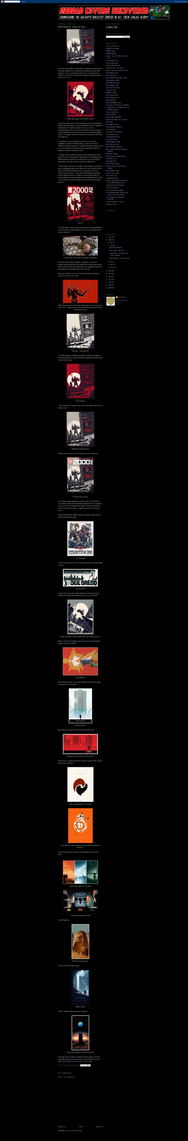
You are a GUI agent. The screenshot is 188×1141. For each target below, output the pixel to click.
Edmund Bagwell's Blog (113, 102)
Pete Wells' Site (111, 161)
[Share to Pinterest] (89, 1065)
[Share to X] (85, 1065)
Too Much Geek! (111, 204)
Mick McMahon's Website (114, 147)
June (111, 245)
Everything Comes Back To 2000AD (117, 105)
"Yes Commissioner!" (112, 46)
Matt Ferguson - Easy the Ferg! (119, 258)
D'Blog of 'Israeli (111, 93)
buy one (89, 595)
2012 (110, 279)
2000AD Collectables (112, 48)
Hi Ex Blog (109, 122)
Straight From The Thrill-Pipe (115, 185)
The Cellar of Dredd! (112, 187)
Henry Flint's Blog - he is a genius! (117, 119)
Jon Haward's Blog (112, 134)
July (111, 242)
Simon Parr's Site (111, 175)
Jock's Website (111, 129)
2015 (110, 271)
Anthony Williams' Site (113, 65)
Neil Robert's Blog (111, 154)
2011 (110, 282)
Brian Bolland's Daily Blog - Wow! (116, 78)
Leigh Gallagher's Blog (113, 142)
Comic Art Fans (111, 90)
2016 (110, 240)
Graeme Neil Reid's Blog (113, 117)
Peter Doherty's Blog (112, 163)
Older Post (99, 1127)
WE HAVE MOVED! (115, 247)
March (112, 267)
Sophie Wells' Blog (112, 178)
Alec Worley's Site (112, 60)
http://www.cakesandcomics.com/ (75, 1061)
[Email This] (81, 1065)
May (111, 262)
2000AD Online (110, 51)
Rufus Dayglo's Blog (112, 171)
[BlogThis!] (83, 1065)
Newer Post (61, 1127)
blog (94, 508)
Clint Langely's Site (112, 85)
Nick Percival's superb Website (116, 156)
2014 (110, 274)
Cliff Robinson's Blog (112, 83)
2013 (110, 276)
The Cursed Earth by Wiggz (114, 190)
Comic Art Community (113, 88)
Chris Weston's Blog (112, 80)
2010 (110, 285)
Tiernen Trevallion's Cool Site (115, 202)
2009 (110, 288)
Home (81, 1127)
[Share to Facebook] (87, 1065)
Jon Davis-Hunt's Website (114, 132)
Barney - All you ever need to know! (117, 70)
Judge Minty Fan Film (113, 137)
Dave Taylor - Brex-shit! (116, 250)
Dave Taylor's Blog (112, 95)
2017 (110, 237)
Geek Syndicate (111, 114)
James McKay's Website (114, 127)
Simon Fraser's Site (112, 173)
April (111, 264)
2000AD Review (111, 53)
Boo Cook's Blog (111, 75)
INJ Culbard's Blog (112, 124)
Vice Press (66, 77)
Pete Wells (122, 297)
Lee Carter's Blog (111, 139)
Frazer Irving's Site (112, 112)
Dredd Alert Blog (111, 100)
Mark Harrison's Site (112, 144)
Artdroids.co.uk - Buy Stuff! (114, 68)
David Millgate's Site (112, 97)
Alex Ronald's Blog (112, 63)
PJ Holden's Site (111, 158)
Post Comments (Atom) (74, 1130)
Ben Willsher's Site (112, 73)
